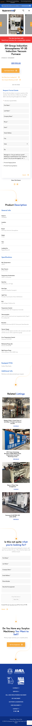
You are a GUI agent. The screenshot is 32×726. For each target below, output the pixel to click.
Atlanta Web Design (19, 721)
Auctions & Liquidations (16, 702)
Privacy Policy (13, 719)
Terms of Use (19, 719)
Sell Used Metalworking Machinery (16, 695)
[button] (13, 711)
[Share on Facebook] (14, 184)
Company (15, 688)
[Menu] (22, 11)
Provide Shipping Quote (10, 162)
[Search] (30, 5)
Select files (16, 599)
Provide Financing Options (10, 165)
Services (15, 691)
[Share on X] (17, 184)
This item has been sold (16, 38)
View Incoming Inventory (26, 2)
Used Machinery (15, 705)
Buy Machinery (16, 698)
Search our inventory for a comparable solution (16, 40)
